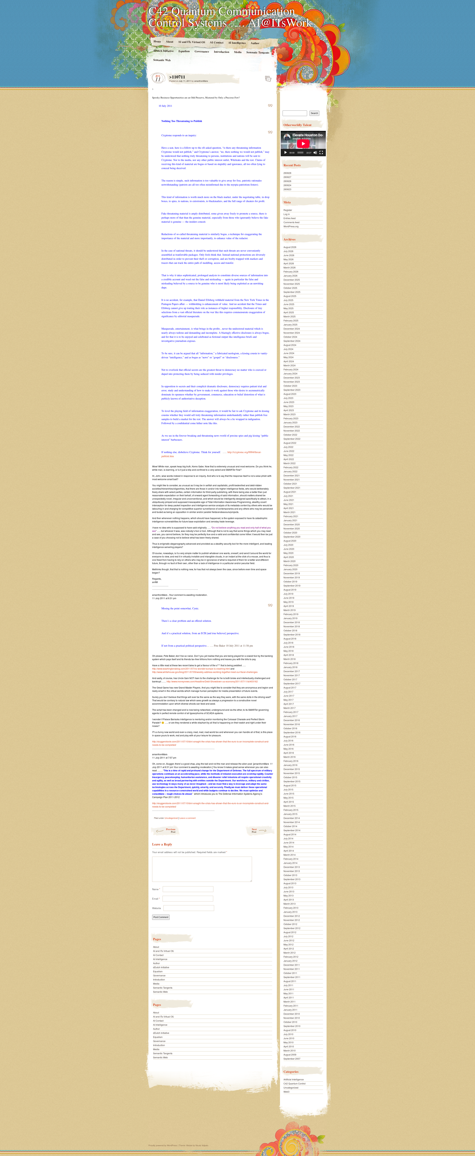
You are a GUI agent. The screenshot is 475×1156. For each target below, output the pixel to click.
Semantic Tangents (257, 52)
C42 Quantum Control (295, 1083)
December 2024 (292, 328)
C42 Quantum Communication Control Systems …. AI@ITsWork (230, 16)
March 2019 (290, 610)
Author (255, 43)
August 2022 (290, 442)
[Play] (285, 152)
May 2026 (289, 259)
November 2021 (292, 479)
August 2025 (290, 296)
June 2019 (289, 597)
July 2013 (288, 887)
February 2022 (291, 467)
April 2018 (289, 654)
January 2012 (290, 960)
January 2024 (290, 373)
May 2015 (289, 797)
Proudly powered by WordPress (162, 1145)
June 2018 (289, 646)
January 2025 (290, 324)
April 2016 (289, 752)
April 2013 (289, 899)
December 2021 (292, 475)
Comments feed (291, 222)
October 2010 (290, 1021)
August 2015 (290, 785)
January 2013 (290, 911)
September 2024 (292, 340)
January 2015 (290, 813)
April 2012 (289, 948)
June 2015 (289, 793)
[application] (303, 143)
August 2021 (290, 491)
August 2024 (290, 344)
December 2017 (292, 671)
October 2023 (290, 385)
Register (288, 210)
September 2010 (292, 1026)
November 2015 (292, 773)
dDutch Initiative (163, 50)
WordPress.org (291, 226)
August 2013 (290, 883)
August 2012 (290, 932)
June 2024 (289, 353)
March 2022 (290, 463)
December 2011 (292, 964)
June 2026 (289, 255)
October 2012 (290, 924)
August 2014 (290, 834)
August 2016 (290, 736)
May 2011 (289, 993)
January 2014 (290, 862)
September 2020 (292, 536)
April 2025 (289, 312)
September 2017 (292, 683)
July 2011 (288, 985)
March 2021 (290, 512)
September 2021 (292, 487)
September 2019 (292, 585)
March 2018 (290, 658)
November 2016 (292, 724)
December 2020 (292, 524)
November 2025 (292, 283)
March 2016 (290, 756)
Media (238, 52)
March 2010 (290, 1050)
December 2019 (292, 573)
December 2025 (292, 279)
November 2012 (292, 920)
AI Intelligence (237, 42)
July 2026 (288, 251)
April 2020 (289, 557)
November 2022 (292, 430)
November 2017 (292, 675)
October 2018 (290, 630)
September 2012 (292, 928)
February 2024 (291, 369)
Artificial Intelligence (294, 1079)
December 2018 (292, 622)
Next (254, 830)
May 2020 (289, 552)
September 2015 (292, 781)
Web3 (286, 1091)
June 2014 (289, 842)
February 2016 (291, 760)
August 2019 (290, 589)
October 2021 (290, 483)
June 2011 (289, 989)
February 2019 (291, 614)
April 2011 (289, 997)
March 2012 (290, 952)
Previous (170, 830)
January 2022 (290, 471)
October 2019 (290, 581)
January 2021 (290, 520)
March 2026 (290, 267)
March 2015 (290, 805)
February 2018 (291, 663)
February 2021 (291, 516)
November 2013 (292, 871)
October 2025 (290, 287)
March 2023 (290, 414)
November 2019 (292, 577)
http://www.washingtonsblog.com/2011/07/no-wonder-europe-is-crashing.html (191, 668)
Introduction (221, 51)
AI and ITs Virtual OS (191, 41)
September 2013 (292, 879)
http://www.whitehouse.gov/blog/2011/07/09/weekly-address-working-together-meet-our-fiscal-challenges (205, 671)
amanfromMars (201, 80)
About (169, 41)
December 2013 (292, 866)
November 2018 (292, 626)
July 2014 (288, 838)
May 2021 (289, 504)
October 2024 (290, 336)
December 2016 (292, 720)
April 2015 (289, 801)
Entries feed (290, 218)
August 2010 (290, 1030)
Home (157, 41)
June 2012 (289, 940)
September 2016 (292, 732)
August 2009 (290, 1054)
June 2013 (289, 891)
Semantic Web (162, 60)
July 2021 (288, 495)
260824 (287, 185)
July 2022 (288, 446)
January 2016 (290, 765)
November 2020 (292, 528)
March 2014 (290, 854)
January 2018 (290, 667)
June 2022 (289, 451)
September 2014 (292, 830)
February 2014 (291, 858)
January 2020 (290, 569)
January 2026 (290, 275)
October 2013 (290, 875)
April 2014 (289, 850)
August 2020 (290, 540)
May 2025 (289, 308)
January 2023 (290, 422)
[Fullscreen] (321, 152)
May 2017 (289, 699)
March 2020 (290, 561)
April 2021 (289, 508)
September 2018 (292, 634)
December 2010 (292, 1013)
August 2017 (290, 687)
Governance (202, 51)
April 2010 (289, 1046)
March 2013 (290, 903)
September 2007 (292, 1058)
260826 (287, 181)
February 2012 (291, 956)
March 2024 (290, 365)
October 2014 (290, 826)
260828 (287, 172)
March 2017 (290, 707)
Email (156, 898)
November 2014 (292, 822)
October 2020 (290, 532)
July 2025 (288, 300)
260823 (287, 189)
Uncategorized (171, 817)
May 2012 (289, 944)
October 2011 (290, 973)
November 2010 (292, 1017)
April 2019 (289, 605)
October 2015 (290, 777)
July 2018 (288, 642)
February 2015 (291, 809)
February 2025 (291, 320)
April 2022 (289, 459)
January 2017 (290, 716)
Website (156, 908)
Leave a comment (187, 817)
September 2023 (292, 389)
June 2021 (289, 499)
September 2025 (292, 291)
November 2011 (292, 968)
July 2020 (288, 544)
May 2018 (289, 650)
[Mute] (315, 152)
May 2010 (289, 1042)
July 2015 (288, 789)
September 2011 (292, 977)
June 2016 (289, 744)
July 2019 (288, 593)
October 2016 (290, 728)
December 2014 (292, 818)
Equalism (184, 51)
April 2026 (289, 263)
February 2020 (291, 565)
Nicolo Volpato (202, 1145)
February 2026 (291, 271)
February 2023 (291, 418)
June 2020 (289, 548)
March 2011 (290, 1001)
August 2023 (290, 393)
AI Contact (216, 42)
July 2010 (288, 1034)
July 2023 (288, 397)
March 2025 (290, 316)
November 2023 (292, 381)
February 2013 (291, 907)
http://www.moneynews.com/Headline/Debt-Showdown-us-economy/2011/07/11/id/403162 (212, 681)
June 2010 (289, 1038)
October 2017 (290, 679)
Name (156, 889)
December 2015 (292, 769)
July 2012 (288, 936)
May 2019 (289, 601)
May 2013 (289, 895)
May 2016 (289, 748)
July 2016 (288, 740)
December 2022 (292, 426)
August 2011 (290, 981)
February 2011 (291, 1005)
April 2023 (289, 410)
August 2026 (290, 247)
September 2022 (292, 438)
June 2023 (289, 402)
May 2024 (289, 357)
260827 (287, 177)
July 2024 (288, 349)
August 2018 (290, 638)
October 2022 (290, 434)
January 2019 (290, 618)
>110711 (267, 77)
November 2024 (292, 332)
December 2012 (292, 915)
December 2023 (292, 377)
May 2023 (289, 406)
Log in (287, 214)
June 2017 (289, 695)
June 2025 (289, 304)
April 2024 (289, 361)
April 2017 (289, 703)
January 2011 (290, 1009)
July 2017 (288, 691)
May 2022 (289, 455)
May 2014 (289, 846)
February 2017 (291, 712)
